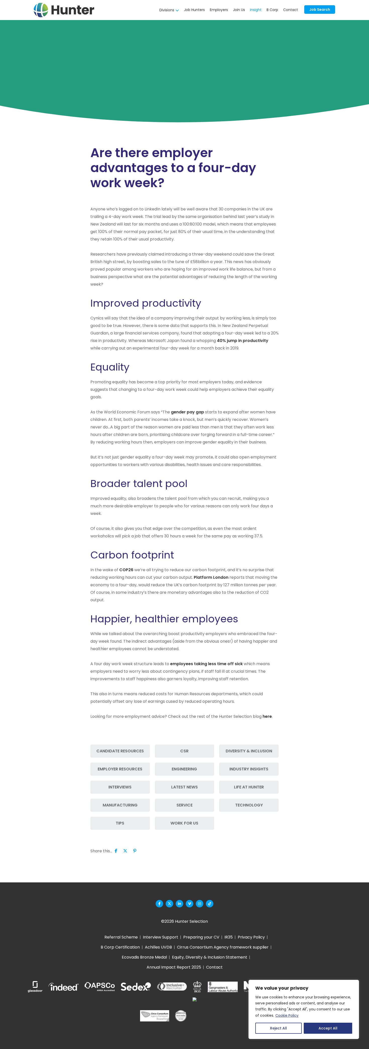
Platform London (211, 577)
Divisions (166, 10)
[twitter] (169, 903)
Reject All (278, 1028)
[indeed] (63, 987)
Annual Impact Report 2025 (174, 967)
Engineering (184, 769)
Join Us (239, 9)
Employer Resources (120, 769)
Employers (219, 9)
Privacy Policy (251, 937)
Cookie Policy (286, 1015)
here (267, 716)
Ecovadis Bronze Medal (144, 957)
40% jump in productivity (242, 340)
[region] (304, 1009)
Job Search (319, 9)
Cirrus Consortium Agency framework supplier (223, 947)
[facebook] (159, 903)
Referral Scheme (121, 937)
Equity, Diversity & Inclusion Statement (209, 957)
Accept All (328, 1028)
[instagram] (199, 903)
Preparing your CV (201, 937)
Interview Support (160, 937)
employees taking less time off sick (206, 664)
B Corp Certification (120, 947)
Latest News (184, 787)
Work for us (184, 823)
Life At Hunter (249, 787)
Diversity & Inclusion (249, 751)
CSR (184, 751)
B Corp (272, 9)
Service (184, 805)
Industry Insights (248, 769)
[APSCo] (100, 987)
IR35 (228, 937)
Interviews (120, 787)
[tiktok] (209, 903)
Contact (290, 9)
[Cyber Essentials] (211, 1015)
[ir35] (197, 986)
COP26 (126, 570)
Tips (120, 823)
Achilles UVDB (158, 947)
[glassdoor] (35, 986)
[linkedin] (179, 903)
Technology (249, 805)
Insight (256, 9)
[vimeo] (189, 903)
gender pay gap (187, 412)
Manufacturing (120, 805)
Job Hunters (194, 9)
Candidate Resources (120, 751)
